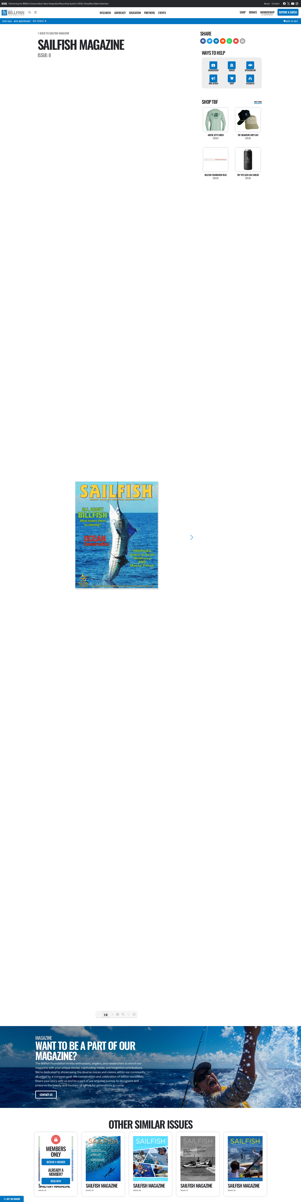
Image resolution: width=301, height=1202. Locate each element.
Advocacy (120, 13)
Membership (267, 12)
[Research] (250, 78)
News (4, 3)
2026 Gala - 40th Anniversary (16, 21)
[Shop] (232, 78)
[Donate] (232, 65)
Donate (253, 12)
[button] (203, 41)
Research (105, 13)
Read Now (56, 1181)
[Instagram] (297, 3)
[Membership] (213, 65)
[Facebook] (284, 3)
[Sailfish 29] (103, 1181)
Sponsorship (250, 70)
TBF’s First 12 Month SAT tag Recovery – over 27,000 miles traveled (41, 3)
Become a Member (56, 1162)
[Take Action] (213, 78)
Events (162, 13)
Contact (275, 3)
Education (135, 13)
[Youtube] (292, 3)
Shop (243, 12)
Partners (149, 13)
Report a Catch (288, 12)
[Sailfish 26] (245, 1181)
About (267, 3)
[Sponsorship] (250, 65)
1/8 (105, 1014)
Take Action (213, 83)
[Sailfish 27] (197, 1181)
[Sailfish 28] (150, 1181)
